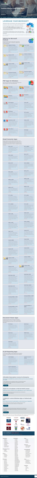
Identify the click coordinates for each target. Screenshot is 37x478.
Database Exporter (6, 446)
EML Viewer (10, 332)
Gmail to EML (26, 239)
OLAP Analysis (11, 356)
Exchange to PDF (17, 463)
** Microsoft (4, 436)
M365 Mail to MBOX (27, 285)
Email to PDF (5, 439)
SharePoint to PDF (11, 120)
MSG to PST (26, 170)
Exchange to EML (17, 466)
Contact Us (27, 467)
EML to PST (26, 154)
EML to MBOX (26, 146)
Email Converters (15, 17)
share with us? (15, 432)
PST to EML (10, 195)
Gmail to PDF (16, 467)
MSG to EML (10, 171)
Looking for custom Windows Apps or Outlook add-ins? (17, 399)
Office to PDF (26, 120)
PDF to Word (26, 112)
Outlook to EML (27, 62)
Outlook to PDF (11, 266)
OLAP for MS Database (28, 445)
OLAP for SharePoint (12, 366)
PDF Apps (4, 17)
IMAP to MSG (10, 222)
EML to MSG (10, 155)
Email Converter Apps (10, 139)
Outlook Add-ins (9, 17)
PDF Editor (10, 95)
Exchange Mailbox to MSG (29, 295)
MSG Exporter (5, 444)
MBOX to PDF (26, 186)
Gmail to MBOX (11, 240)
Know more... (10, 69)
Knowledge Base (6, 442)
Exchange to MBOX (17, 464)
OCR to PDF (26, 102)
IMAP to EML (10, 213)
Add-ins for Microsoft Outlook (10, 39)
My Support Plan (27, 461)
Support (32, 17)
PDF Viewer (27, 439)
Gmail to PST (26, 230)
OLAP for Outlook (27, 447)
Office (7, 436)
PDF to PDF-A (10, 128)
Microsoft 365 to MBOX (17, 461)
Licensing (28, 17)
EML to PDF (10, 146)
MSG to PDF (5, 460)
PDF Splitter (26, 94)
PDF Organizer (11, 102)
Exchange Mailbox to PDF (12, 306)
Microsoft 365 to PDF (17, 460)
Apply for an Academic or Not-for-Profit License (16, 388)
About (26, 466)
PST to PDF (16, 439)
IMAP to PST (10, 231)
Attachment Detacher (12, 72)
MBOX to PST (10, 187)
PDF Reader (26, 129)
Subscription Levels (28, 450)
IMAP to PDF (26, 212)
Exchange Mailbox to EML (13, 296)
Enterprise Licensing (28, 455)
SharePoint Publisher (28, 71)
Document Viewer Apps (10, 318)
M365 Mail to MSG (27, 274)
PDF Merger (10, 111)
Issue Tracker (26, 45)
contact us (21, 434)
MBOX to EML (26, 178)
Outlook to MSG (11, 63)
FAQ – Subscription (28, 454)
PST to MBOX (16, 441)
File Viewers (24, 17)
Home (1, 17)
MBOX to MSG (11, 179)
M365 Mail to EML (11, 275)
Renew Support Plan (28, 462)
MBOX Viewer (26, 332)
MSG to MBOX (16, 444)
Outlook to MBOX (27, 256)
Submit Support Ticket (28, 460)
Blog (26, 469)
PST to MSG (26, 195)
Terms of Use (27, 470)
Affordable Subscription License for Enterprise (16, 377)
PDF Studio (5, 449)
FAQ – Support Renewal (28, 463)
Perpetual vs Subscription (28, 453)
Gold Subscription (28, 452)
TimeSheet (5, 441)
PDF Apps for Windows (10, 81)
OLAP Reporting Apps (10, 351)
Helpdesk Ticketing (11, 45)
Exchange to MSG (17, 465)
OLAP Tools (20, 17)
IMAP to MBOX (27, 221)
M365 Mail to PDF (11, 286)
